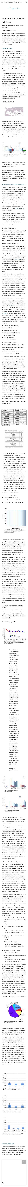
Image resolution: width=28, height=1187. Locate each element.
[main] (14, 8)
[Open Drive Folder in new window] (24, 1162)
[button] (2, 2)
